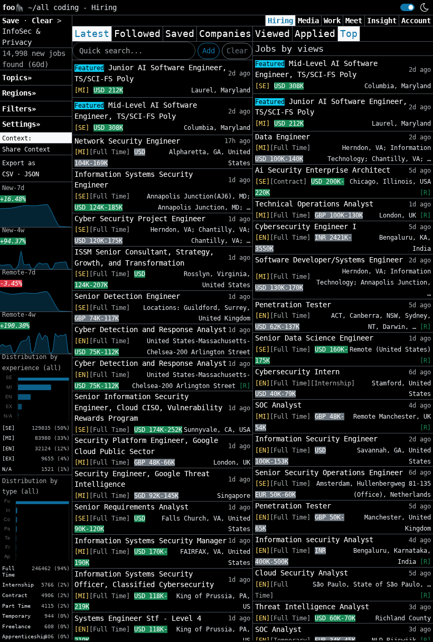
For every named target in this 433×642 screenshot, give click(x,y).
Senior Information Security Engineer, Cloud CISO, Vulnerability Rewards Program (148, 407)
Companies (225, 34)
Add (208, 50)
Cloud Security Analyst (301, 573)
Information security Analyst (314, 539)
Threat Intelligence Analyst (312, 606)
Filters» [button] (19, 109)
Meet (353, 20)
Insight (382, 20)
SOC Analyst (278, 405)
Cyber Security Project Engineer (139, 218)
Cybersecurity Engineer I (305, 226)
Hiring (280, 20)
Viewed (272, 34)
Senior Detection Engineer (127, 296)
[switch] (407, 7)
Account (416, 20)
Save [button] (12, 20)
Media (308, 20)
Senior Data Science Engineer (314, 338)
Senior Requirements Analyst (131, 507)
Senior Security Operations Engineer (329, 472)
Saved (179, 34)
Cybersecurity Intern (297, 371)
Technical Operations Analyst (314, 204)
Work (332, 20)
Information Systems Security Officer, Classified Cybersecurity (144, 579)
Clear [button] (44, 20)
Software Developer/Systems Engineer (329, 260)
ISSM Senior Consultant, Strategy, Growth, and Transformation (144, 257)
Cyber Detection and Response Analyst (150, 329)
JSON (31, 174)
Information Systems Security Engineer (133, 179)
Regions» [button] (19, 93)
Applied (315, 34)
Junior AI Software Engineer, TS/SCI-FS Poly (150, 73)
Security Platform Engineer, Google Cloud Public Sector (146, 445)
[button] (36, 138)
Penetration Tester (293, 304)
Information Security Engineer (316, 439)
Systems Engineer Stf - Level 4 (137, 618)
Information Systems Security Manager (150, 540)
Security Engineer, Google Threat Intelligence (142, 478)
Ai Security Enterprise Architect (322, 170)
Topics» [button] (17, 77)
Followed (137, 34)
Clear (237, 50)
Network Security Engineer (127, 141)
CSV (7, 174)
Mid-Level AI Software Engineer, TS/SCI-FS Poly (135, 110)
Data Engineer (282, 137)
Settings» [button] (21, 124)
